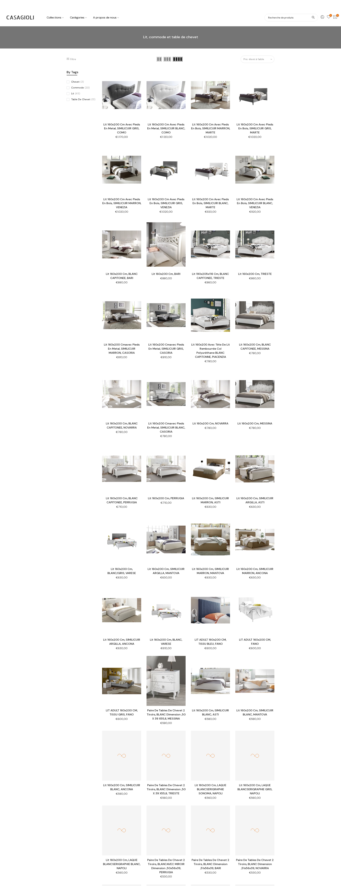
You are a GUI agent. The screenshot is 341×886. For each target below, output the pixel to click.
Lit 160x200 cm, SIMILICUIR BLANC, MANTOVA (254, 712)
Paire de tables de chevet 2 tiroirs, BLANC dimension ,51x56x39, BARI (210, 864)
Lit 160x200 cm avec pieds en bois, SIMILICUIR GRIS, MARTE (255, 128)
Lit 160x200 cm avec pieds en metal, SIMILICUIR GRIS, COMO (121, 128)
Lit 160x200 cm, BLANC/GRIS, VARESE (121, 571)
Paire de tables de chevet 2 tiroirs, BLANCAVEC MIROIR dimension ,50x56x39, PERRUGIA (166, 866)
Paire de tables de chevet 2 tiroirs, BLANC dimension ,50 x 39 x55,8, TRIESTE (166, 789)
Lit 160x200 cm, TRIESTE (255, 274)
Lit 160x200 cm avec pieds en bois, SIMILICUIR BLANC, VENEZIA (255, 203)
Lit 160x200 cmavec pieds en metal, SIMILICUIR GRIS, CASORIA (166, 349)
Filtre (73, 59)
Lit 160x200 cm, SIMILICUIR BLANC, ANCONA (121, 787)
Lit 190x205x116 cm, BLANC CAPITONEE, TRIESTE (210, 276)
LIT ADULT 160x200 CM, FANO (255, 642)
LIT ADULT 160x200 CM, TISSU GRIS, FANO (122, 712)
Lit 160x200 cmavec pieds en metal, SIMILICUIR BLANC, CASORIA (166, 427)
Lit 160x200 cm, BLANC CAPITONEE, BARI (122, 276)
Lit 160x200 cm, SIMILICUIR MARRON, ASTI (210, 500)
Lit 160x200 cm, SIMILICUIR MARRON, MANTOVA (210, 571)
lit (75, 93)
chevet (77, 81)
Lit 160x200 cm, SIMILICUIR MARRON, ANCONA (254, 571)
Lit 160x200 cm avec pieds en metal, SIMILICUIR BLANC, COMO (166, 128)
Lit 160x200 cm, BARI (166, 274)
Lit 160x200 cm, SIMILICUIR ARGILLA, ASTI (254, 500)
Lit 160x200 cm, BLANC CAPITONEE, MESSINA (255, 347)
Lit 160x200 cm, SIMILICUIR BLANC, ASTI (210, 712)
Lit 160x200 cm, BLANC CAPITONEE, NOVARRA (122, 425)
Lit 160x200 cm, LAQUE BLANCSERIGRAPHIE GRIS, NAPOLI (254, 789)
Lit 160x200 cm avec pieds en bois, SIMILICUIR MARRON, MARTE (210, 128)
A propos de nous (105, 17)
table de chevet (83, 99)
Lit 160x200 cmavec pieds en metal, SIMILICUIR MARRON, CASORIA (122, 349)
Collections (54, 17)
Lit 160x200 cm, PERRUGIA (166, 498)
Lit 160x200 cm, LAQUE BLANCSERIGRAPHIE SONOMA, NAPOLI (210, 789)
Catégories (77, 17)
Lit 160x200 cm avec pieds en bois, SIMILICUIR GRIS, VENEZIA (166, 203)
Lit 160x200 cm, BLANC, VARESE (166, 642)
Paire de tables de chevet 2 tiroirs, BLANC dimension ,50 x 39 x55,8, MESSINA (166, 714)
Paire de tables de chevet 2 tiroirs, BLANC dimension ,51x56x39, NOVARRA (255, 864)
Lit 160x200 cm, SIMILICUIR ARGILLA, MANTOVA (166, 571)
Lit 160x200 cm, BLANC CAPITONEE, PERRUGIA (122, 500)
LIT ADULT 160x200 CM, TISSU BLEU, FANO (210, 642)
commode (80, 87)
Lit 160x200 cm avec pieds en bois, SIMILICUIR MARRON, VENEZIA (121, 203)
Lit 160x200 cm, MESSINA (254, 423)
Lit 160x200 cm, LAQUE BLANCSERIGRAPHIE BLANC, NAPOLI (121, 864)
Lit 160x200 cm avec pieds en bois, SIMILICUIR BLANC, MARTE (210, 203)
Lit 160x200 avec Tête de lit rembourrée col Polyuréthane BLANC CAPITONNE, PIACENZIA (210, 351)
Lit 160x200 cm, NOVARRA (210, 423)
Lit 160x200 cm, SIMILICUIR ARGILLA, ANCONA (121, 642)
